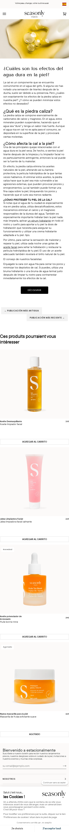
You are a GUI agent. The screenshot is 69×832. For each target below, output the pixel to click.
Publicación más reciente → (47, 317)
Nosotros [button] (9, 778)
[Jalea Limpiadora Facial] (34, 481)
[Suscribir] (61, 765)
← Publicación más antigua (21, 310)
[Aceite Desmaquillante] (34, 384)
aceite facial (10, 247)
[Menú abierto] (8, 13)
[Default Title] (34, 384)
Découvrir (34, 290)
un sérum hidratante (39, 220)
